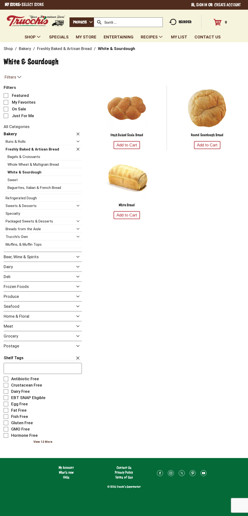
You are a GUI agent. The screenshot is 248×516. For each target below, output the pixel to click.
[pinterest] (193, 473)
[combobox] (82, 22)
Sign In (201, 5)
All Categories (17, 126)
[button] (77, 134)
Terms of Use (124, 477)
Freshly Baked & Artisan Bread (64, 48)
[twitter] (182, 473)
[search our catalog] (99, 22)
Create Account (227, 5)
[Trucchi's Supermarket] (36, 19)
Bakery (25, 48)
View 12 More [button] (42, 442)
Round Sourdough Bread (207, 134)
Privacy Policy (124, 472)
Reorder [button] (185, 21)
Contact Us (124, 467)
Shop (8, 48)
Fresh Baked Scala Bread (126, 134)
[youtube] (204, 473)
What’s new (66, 472)
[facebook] (160, 473)
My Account (66, 467)
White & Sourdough (116, 48)
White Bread (127, 205)
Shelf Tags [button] (13, 358)
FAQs (66, 477)
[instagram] (171, 473)
